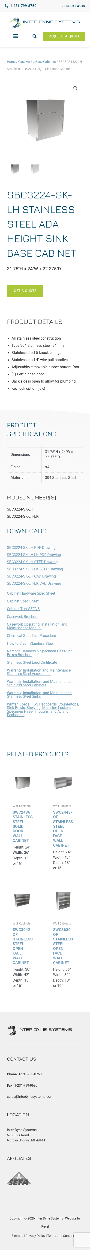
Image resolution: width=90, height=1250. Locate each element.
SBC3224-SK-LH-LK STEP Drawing (35, 569)
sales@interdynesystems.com (30, 1097)
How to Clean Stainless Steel (30, 644)
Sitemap (17, 1236)
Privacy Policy (35, 1236)
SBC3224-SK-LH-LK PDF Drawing (34, 555)
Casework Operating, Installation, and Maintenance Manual (37, 626)
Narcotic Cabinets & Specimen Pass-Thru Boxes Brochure (40, 653)
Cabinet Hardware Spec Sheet (31, 593)
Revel (45, 1226)
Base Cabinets (45, 62)
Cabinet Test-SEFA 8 (23, 609)
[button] (16, 36)
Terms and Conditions (62, 1236)
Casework (25, 62)
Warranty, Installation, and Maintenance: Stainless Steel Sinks (39, 695)
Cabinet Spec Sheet (23, 601)
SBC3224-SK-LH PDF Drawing (31, 548)
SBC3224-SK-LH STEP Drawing (32, 562)
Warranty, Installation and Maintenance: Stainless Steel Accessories (39, 672)
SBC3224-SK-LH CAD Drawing (31, 576)
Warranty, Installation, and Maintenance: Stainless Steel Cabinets (39, 683)
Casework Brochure (22, 617)
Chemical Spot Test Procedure (31, 636)
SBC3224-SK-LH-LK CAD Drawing (34, 583)
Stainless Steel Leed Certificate (32, 662)
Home (11, 62)
